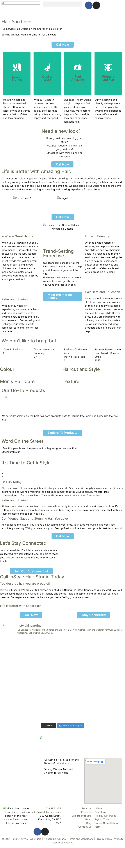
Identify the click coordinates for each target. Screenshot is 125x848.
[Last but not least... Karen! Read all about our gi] (109, 651)
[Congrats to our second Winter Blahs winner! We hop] (16, 698)
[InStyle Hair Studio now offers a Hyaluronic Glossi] (47, 702)
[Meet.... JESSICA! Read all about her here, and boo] (109, 697)
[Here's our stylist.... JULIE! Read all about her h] (78, 698)
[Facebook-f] (89, 5)
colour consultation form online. (82, 495)
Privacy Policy (104, 838)
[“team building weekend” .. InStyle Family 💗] (16, 644)
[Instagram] (96, 5)
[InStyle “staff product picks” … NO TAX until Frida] (47, 661)
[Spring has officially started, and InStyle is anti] (78, 659)
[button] (62, 4)
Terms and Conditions (80, 838)
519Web (68, 842)
